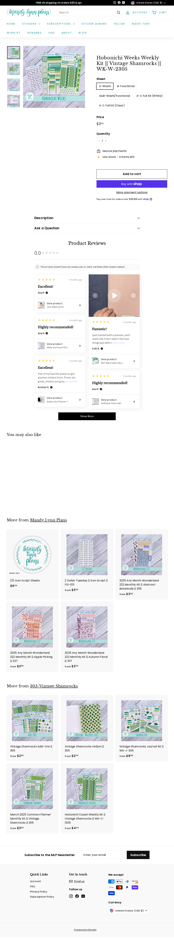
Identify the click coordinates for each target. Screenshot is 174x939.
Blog (83, 32)
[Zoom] (54, 77)
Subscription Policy (42, 896)
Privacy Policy (38, 891)
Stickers (30, 23)
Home (11, 23)
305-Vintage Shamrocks (54, 686)
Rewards (35, 32)
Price (100, 117)
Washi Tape (141, 23)
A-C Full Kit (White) (149, 96)
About (67, 32)
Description (43, 218)
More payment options (131, 192)
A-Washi (105, 86)
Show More (119, 343)
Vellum (119, 23)
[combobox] (89, 12)
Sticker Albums (94, 23)
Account (35, 881)
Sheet (101, 79)
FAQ (52, 32)
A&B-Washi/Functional (114, 96)
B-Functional (126, 86)
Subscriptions (59, 23)
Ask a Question (46, 228)
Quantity (103, 134)
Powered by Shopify (85, 929)
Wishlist (14, 32)
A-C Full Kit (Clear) (112, 105)
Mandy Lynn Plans (48, 520)
